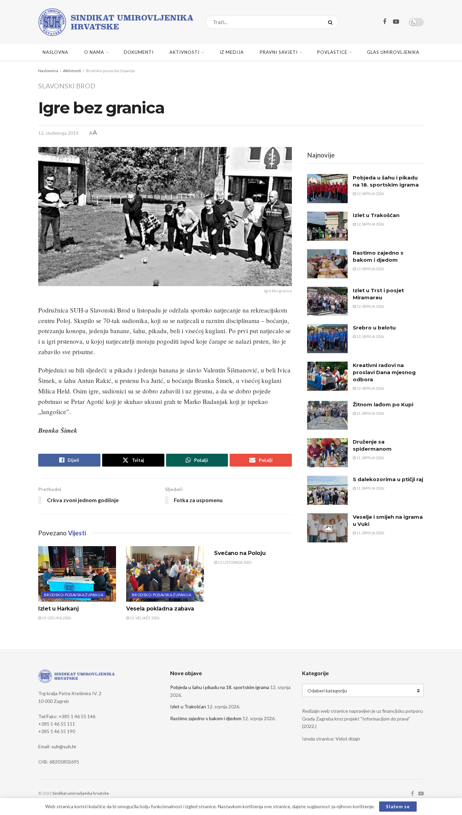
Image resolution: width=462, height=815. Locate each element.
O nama (94, 52)
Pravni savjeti (279, 52)
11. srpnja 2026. (370, 413)
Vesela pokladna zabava (160, 608)
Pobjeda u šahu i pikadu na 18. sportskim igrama (219, 687)
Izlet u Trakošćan (376, 215)
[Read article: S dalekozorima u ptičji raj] (327, 490)
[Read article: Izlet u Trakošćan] (327, 226)
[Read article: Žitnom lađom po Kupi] (327, 415)
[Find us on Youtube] (396, 22)
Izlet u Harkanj (58, 608)
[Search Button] (332, 22)
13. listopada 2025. (234, 562)
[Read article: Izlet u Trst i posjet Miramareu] (327, 301)
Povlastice (332, 52)
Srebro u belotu (374, 327)
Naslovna (55, 52)
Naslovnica (48, 70)
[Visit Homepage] (116, 22)
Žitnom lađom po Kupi (383, 404)
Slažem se (398, 806)
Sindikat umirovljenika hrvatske (80, 793)
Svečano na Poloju (240, 553)
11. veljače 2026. (144, 618)
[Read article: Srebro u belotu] (327, 338)
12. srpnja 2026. (370, 193)
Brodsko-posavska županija (110, 70)
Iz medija (232, 52)
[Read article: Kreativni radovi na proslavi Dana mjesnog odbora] (327, 376)
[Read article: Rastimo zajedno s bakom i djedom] (327, 263)
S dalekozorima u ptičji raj (388, 479)
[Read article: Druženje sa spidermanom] (327, 452)
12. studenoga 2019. (58, 133)
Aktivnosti (184, 52)
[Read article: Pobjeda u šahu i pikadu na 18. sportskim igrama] (327, 188)
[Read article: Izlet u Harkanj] (77, 574)
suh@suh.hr (63, 746)
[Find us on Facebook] (384, 22)
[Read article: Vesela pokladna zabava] (165, 574)
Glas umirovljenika (393, 52)
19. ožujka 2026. (56, 618)
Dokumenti (139, 52)
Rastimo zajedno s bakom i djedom (205, 718)
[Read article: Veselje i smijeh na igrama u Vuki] (327, 527)
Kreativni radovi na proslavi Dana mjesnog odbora (384, 372)
